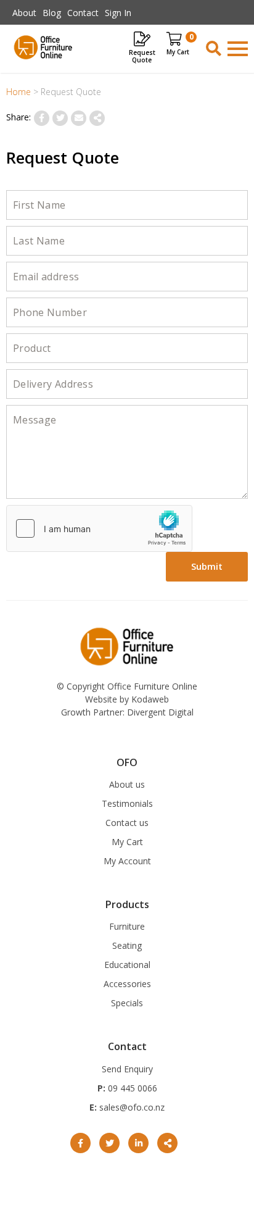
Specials (127, 1003)
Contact (83, 13)
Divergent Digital (160, 712)
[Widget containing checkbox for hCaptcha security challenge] (99, 528)
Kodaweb (150, 699)
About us (127, 784)
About (24, 13)
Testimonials (127, 803)
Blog (52, 13)
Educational (127, 964)
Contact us (127, 822)
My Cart (127, 842)
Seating (127, 945)
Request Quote (142, 56)
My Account (127, 861)
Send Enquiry (127, 1069)
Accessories (127, 984)
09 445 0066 (131, 1088)
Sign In (118, 13)
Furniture (127, 926)
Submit (207, 566)
